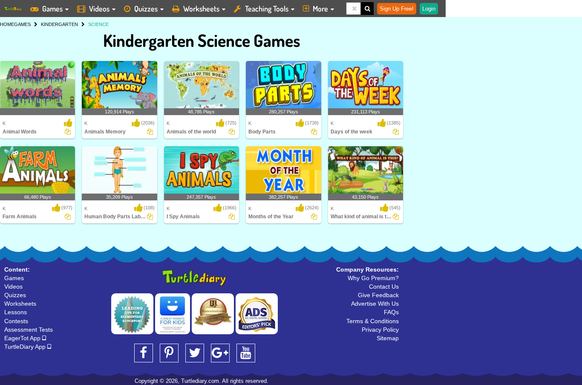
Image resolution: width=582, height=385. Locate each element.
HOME (7, 24)
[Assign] (68, 131)
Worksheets (201, 8)
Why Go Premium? (373, 278)
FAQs (391, 312)
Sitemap (388, 338)
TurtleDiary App (25, 346)
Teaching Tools (266, 8)
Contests (16, 321)
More (320, 8)
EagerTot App (23, 338)
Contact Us (384, 286)
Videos (99, 8)
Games (52, 8)
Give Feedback (378, 295)
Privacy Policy (380, 329)
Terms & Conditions (372, 321)
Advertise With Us (375, 303)
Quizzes (146, 8)
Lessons (15, 312)
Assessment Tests (28, 329)
